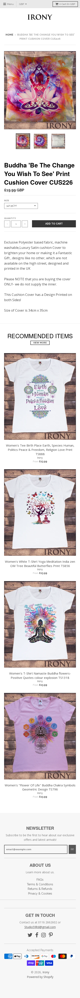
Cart (67, 4)
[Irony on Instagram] (43, 935)
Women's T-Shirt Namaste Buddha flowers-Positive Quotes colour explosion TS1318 (40, 675)
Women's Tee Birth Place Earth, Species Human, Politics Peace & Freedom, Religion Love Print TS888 (40, 449)
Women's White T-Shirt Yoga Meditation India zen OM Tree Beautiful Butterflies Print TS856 (40, 563)
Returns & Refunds (40, 888)
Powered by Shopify (40, 977)
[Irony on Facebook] (36, 935)
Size (6, 200)
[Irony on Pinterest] (51, 935)
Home (9, 34)
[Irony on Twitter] (29, 935)
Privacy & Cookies (40, 893)
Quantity (10, 218)
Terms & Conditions (40, 884)
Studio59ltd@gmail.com (40, 927)
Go (72, 849)
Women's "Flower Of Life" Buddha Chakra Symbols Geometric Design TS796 (40, 787)
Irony (40, 457)
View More (40, 342)
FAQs (40, 879)
